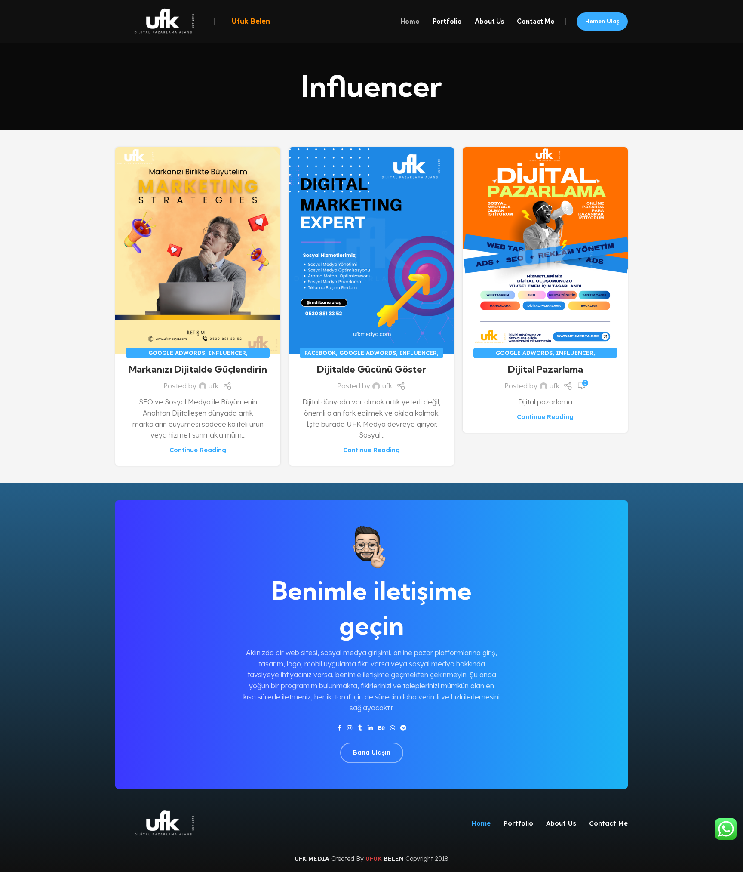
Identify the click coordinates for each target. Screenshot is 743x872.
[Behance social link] (381, 728)
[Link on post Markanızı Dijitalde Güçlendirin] (197, 250)
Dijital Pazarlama (545, 369)
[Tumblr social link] (360, 728)
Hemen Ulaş (602, 21)
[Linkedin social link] (370, 728)
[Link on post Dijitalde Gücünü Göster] (371, 250)
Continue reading (197, 450)
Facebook (320, 352)
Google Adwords (176, 352)
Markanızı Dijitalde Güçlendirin (198, 369)
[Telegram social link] (403, 728)
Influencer (227, 352)
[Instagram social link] (349, 728)
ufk (213, 386)
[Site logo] (162, 20)
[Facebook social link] (339, 728)
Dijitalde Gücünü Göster (371, 369)
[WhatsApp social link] (392, 728)
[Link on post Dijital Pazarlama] (545, 250)
